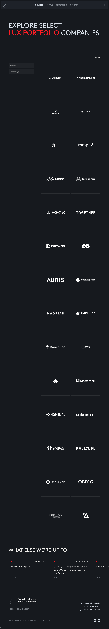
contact (74, 5)
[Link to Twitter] (95, 620)
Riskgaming (61, 5)
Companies (38, 5)
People (50, 5)
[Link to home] (12, 601)
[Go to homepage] (5, 5)
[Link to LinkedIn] (99, 620)
